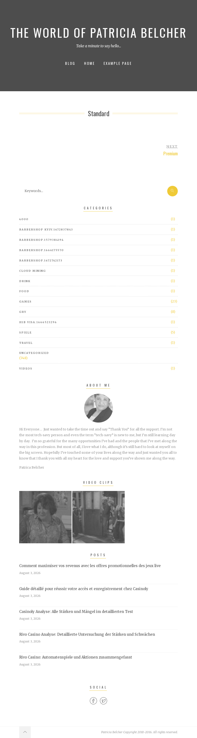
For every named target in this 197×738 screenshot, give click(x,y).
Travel (26, 343)
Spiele (25, 332)
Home (89, 63)
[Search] (172, 191)
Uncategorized (34, 353)
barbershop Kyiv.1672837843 (46, 229)
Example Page (118, 63)
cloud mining (32, 270)
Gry (22, 312)
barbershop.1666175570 (41, 250)
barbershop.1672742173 (40, 260)
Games (25, 301)
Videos (25, 368)
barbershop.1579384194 (41, 240)
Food (24, 291)
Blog (70, 63)
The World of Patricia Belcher (98, 32)
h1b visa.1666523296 (38, 322)
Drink (25, 281)
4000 (24, 219)
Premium (170, 153)
